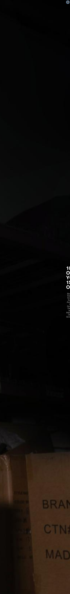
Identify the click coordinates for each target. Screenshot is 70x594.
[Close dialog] (67, 2)
